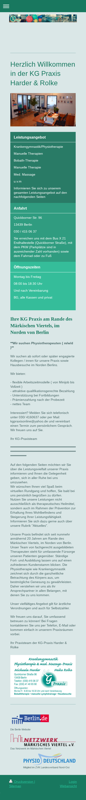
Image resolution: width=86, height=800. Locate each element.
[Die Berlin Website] (30, 719)
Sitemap (15, 786)
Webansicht (68, 786)
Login (73, 781)
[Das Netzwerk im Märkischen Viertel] (43, 740)
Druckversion (23, 781)
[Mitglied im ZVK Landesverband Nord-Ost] (49, 759)
